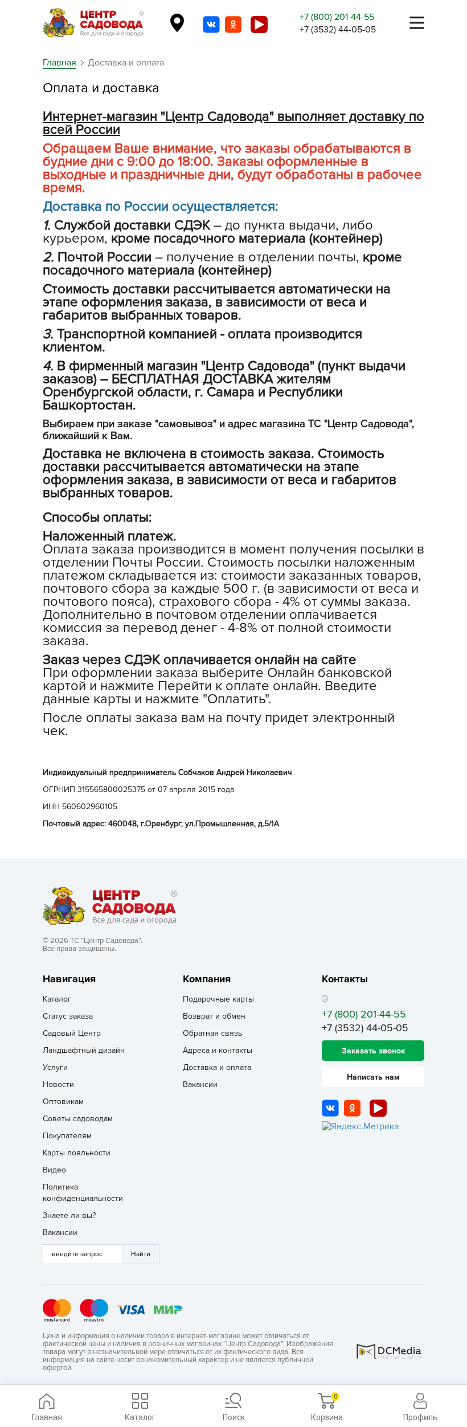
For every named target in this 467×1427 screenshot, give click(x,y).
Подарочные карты (218, 999)
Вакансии (60, 1232)
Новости (58, 1084)
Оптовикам (63, 1101)
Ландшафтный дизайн (84, 1050)
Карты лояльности (76, 1153)
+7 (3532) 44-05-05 (338, 29)
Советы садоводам (78, 1118)
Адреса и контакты (217, 1050)
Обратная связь (212, 1033)
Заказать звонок (373, 1051)
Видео (54, 1170)
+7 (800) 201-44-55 (337, 17)
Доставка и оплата (217, 1067)
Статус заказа (68, 1016)
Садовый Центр (72, 1033)
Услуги (55, 1067)
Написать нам (373, 1077)
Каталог (57, 999)
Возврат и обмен (214, 1016)
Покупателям (67, 1136)
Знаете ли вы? (69, 1215)
